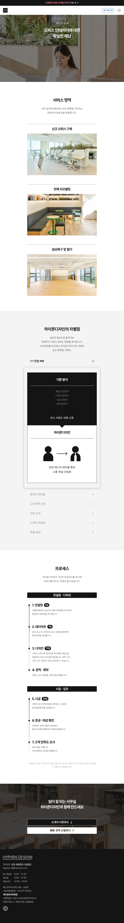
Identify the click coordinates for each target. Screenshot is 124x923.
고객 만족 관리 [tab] (38, 503)
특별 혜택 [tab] (35, 532)
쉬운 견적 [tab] (35, 513)
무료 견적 (109, 10)
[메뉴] (119, 10)
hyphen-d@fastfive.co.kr (15, 868)
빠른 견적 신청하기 (60, 830)
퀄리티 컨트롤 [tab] (37, 494)
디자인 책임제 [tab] (37, 522)
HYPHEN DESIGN (5, 10)
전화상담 (17, 864)
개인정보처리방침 (10, 894)
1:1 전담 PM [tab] (37, 361)
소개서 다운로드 (60, 822)
